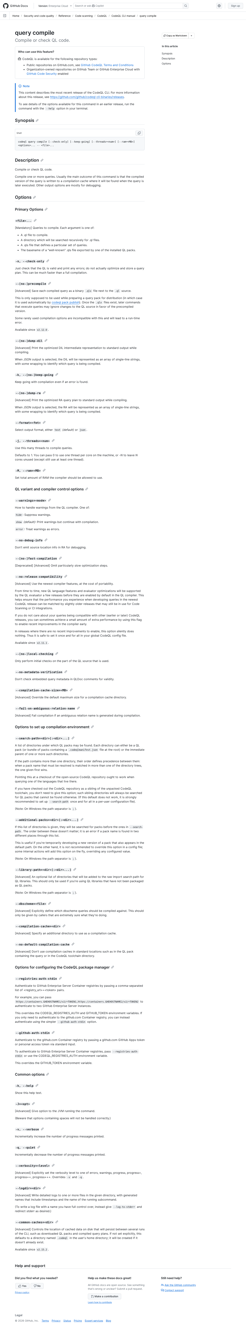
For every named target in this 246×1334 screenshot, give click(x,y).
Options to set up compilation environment (52, 727)
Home (15, 15)
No (39, 1285)
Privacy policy (22, 1292)
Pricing (78, 1320)
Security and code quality (39, 15)
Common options (30, 1074)
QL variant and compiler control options (49, 489)
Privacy (56, 1320)
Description (27, 160)
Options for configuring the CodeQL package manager (62, 967)
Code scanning (84, 15)
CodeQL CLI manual (123, 15)
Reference (65, 15)
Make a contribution (106, 1296)
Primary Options (29, 209)
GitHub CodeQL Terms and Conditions (107, 65)
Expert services (94, 1320)
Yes (24, 1285)
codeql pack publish (65, 302)
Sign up (235, 5)
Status (67, 1320)
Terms (45, 1320)
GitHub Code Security (42, 73)
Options (23, 197)
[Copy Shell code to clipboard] (139, 133)
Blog (108, 1320)
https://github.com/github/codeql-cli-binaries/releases (87, 97)
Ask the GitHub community (180, 1284)
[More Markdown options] (191, 36)
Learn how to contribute (100, 1302)
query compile (148, 15)
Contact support (174, 1290)
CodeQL (102, 15)
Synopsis (24, 120)
